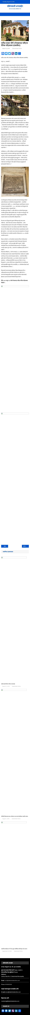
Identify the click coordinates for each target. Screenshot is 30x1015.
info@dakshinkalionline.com (12, 980)
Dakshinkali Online (17, 48)
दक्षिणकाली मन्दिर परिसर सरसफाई (8, 684)
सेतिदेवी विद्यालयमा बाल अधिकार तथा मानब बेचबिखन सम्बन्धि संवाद (14, 816)
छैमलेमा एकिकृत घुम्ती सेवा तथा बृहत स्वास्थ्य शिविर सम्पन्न (6, 546)
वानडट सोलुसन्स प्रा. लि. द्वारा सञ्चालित (11, 967)
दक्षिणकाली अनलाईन (15, 6)
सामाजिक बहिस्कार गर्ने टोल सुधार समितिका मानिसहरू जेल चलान (14, 948)
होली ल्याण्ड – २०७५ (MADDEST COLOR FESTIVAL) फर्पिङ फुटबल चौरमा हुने (26, 546)
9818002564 (8, 984)
